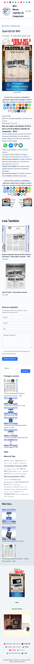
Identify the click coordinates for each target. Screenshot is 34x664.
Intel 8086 (19, 471)
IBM (22, 469)
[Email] (14, 108)
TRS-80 (16, 491)
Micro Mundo (16, 479)
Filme (14, 469)
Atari (24, 460)
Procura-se (14, 123)
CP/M (5, 469)
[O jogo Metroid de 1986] (17, 515)
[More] (24, 111)
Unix (22, 491)
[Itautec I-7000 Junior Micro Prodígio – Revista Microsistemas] (17, 623)
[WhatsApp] (23, 2)
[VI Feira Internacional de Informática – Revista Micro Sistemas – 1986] (17, 551)
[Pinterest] (18, 2)
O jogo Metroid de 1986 (10, 415)
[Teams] (11, 108)
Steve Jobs (6, 491)
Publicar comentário (10, 359)
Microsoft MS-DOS (17, 484)
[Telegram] (7, 108)
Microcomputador (14, 476)
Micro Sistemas (22, 482)
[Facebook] (7, 2)
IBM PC (7, 471)
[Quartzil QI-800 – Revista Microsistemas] (15, 276)
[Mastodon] (15, 111)
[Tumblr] (26, 105)
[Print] (17, 108)
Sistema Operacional (21, 489)
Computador (22, 463)
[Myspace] (26, 108)
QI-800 (14, 36)
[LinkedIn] (13, 2)
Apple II (18, 460)
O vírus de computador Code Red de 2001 (16, 437)
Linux (12, 473)
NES (26, 486)
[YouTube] (21, 2)
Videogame (9, 494)
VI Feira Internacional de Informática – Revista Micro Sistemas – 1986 (15, 560)
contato (10, 134)
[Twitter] (11, 105)
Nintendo (7, 489)
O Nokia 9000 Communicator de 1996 (14, 405)
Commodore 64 (16, 463)
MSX (22, 486)
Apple (6, 460)
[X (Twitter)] (10, 2)
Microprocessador (9, 482)
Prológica (13, 489)
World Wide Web (24, 494)
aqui (19, 161)
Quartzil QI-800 (26, 36)
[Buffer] (20, 108)
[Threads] (18, 111)
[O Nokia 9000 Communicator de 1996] (17, 533)
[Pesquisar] (22, 11)
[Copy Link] (17, 105)
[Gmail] (9, 111)
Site (4, 329)
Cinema (10, 463)
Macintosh (18, 473)
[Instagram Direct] (16, 145)
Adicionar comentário (9, 335)
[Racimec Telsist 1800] (17, 583)
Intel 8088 (25, 471)
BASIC (5, 463)
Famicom (9, 469)
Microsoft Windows (8, 487)
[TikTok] (15, 2)
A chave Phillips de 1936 (11, 447)
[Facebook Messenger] (26, 2)
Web (17, 494)
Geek (18, 469)
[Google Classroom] (29, 108)
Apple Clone (12, 460)
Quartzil (18, 36)
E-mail (5, 323)
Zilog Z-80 (10, 496)
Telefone (11, 491)
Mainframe (24, 473)
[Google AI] (23, 108)
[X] (7, 105)
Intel (14, 471)
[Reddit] (23, 105)
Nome (5, 317)
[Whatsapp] (29, 105)
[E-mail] (29, 2)
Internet (7, 473)
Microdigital (7, 479)
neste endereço (24, 157)
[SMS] (12, 111)
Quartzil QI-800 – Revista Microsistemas (14, 292)
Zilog (5, 496)
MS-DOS (17, 487)
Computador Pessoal (15, 466)
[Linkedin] (14, 105)
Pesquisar (6, 368)
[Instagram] (4, 2)
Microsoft (8, 484)
